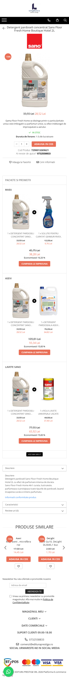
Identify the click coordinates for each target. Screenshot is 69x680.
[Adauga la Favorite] (18, 566)
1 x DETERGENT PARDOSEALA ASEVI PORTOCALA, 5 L (48, 324)
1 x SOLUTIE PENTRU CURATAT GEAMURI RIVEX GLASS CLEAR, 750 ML (48, 235)
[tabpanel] (34, 80)
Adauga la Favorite (21, 162)
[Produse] (5, 21)
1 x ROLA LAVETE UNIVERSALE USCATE (48, 412)
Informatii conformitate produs (20, 497)
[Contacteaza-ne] (49, 20)
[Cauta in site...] (65, 20)
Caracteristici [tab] (11, 504)
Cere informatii (47, 162)
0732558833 (36, 639)
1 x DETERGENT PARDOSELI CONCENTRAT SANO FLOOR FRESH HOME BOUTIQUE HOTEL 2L (20, 235)
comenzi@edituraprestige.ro (36, 644)
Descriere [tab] (9, 468)
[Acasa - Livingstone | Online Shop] (34, 8)
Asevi (18, 538)
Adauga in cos (43, 144)
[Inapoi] (2, 28)
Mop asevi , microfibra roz (18, 543)
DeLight (50, 538)
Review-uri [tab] (12, 510)
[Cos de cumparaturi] (57, 20)
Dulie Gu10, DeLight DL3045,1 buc (50, 543)
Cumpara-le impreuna (34, 263)
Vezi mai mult (34, 454)
